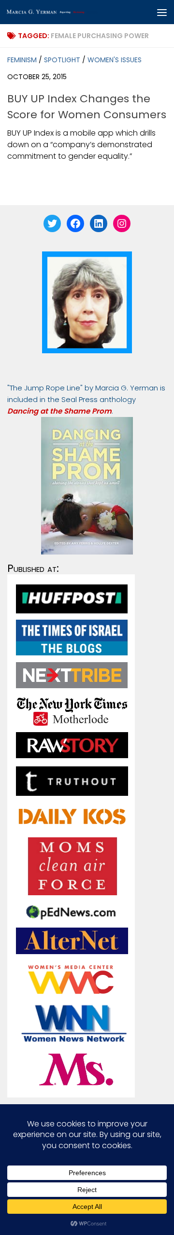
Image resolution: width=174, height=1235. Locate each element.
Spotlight (62, 60)
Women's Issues (114, 60)
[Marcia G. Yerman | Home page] (68, 12)
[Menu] (162, 12)
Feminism (22, 60)
